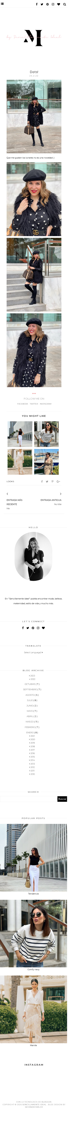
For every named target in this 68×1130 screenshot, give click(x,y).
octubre (30, 684)
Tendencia (33, 893)
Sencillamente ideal (34, 1104)
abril (30, 716)
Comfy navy (33, 969)
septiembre (30, 689)
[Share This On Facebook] (42, 481)
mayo (30, 711)
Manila (33, 1045)
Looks (10, 481)
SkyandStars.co (34, 1107)
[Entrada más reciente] (12, 494)
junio (30, 705)
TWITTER (34, 404)
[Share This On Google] (58, 481)
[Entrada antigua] (56, 494)
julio (30, 700)
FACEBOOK (22, 404)
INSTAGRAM (45, 404)
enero (30, 732)
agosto (30, 695)
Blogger (46, 1102)
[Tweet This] (47, 481)
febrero (30, 727)
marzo (30, 721)
